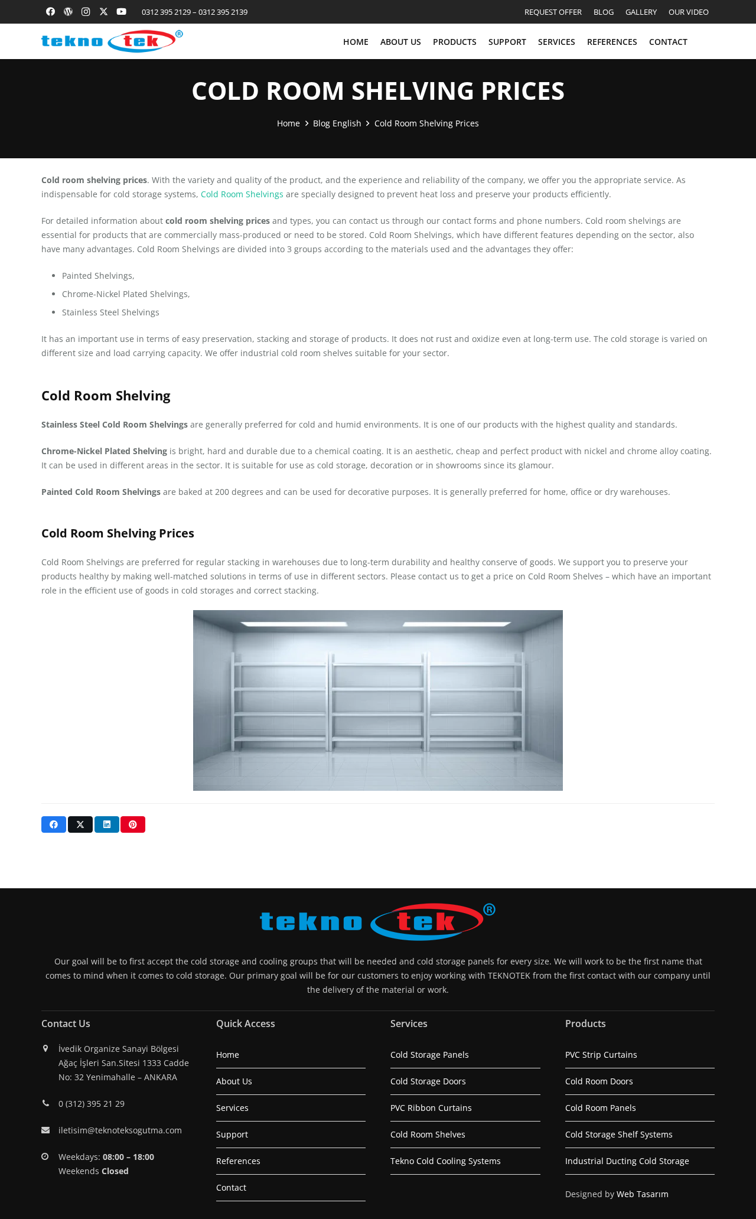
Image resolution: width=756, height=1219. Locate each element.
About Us (234, 1081)
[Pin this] (132, 824)
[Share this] (53, 824)
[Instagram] (85, 12)
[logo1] (112, 41)
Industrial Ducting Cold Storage (627, 1160)
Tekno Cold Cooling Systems (445, 1160)
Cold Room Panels (600, 1107)
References (238, 1160)
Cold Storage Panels (429, 1054)
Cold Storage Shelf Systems (619, 1134)
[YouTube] (121, 12)
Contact (231, 1187)
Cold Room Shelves (427, 1134)
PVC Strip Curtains (601, 1054)
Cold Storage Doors (428, 1081)
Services (232, 1107)
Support (232, 1134)
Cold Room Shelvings (242, 194)
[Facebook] (50, 12)
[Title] (68, 12)
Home (227, 1054)
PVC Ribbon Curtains (431, 1107)
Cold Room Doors (599, 1081)
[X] (103, 12)
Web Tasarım (643, 1194)
